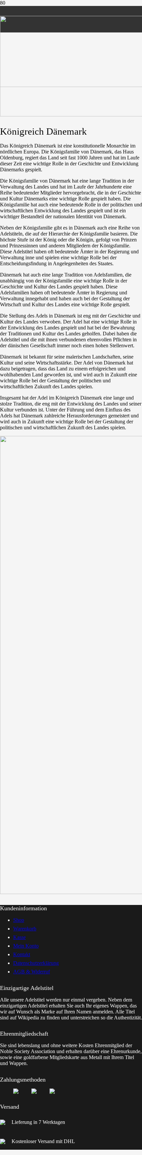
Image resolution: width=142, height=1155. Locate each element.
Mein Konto (26, 946)
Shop (18, 920)
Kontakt (21, 954)
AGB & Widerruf (31, 971)
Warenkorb (24, 928)
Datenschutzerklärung (36, 963)
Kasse (19, 937)
